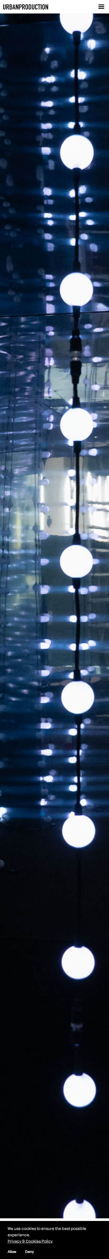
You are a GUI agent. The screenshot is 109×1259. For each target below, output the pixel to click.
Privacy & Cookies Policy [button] (30, 1240)
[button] (101, 6)
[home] (25, 7)
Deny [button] (29, 1251)
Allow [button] (12, 1251)
